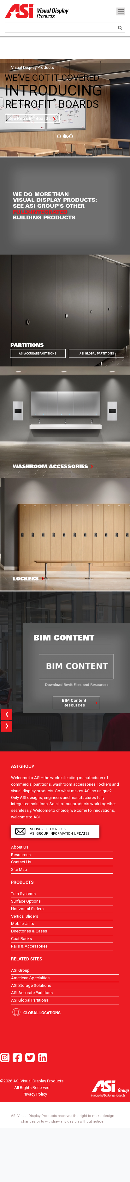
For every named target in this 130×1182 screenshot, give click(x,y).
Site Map (19, 869)
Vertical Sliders (24, 916)
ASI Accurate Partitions (37, 353)
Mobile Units (22, 923)
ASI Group (20, 970)
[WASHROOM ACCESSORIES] (65, 422)
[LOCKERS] (65, 533)
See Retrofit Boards (29, 118)
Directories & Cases (29, 931)
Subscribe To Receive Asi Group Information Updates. (60, 831)
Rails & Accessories (29, 946)
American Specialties (30, 978)
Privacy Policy (35, 1094)
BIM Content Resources (74, 702)
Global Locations (42, 1012)
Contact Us (21, 862)
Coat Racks (21, 938)
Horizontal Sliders (27, 908)
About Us (19, 847)
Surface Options (26, 901)
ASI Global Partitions (97, 353)
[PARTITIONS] (65, 310)
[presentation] (6, 714)
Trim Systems (23, 893)
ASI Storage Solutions (31, 985)
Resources (21, 854)
